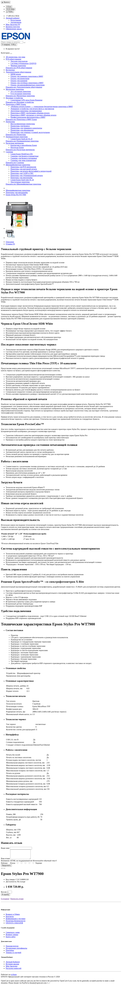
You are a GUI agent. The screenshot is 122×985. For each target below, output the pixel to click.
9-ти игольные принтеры (20, 94)
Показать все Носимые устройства (20, 102)
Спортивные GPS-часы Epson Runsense (26, 100)
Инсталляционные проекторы (22, 124)
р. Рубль (10, 12)
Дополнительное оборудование (18, 72)
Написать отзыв (16, 899)
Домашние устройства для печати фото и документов (32, 109)
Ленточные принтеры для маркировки (26, 111)
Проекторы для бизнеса (20, 126)
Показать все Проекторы (16, 135)
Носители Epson (17, 147)
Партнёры (10, 950)
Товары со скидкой (13, 952)
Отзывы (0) (10, 244)
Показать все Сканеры (15, 163)
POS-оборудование (13, 59)
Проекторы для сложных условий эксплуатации (30, 132)
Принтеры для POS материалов (23, 167)
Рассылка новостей (13, 968)
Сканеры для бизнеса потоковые (23, 158)
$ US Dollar (11, 9)
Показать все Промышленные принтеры (22, 141)
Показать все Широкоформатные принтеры (23, 184)
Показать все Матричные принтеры (20, 96)
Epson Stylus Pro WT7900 (16, 195)
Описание (10, 242)
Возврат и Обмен (13, 914)
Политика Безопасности (15, 921)
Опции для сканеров (18, 81)
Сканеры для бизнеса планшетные (24, 156)
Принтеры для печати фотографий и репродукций (30, 171)
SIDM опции (15, 74)
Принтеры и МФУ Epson (16, 104)
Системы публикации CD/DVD (23, 63)
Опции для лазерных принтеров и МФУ (26, 76)
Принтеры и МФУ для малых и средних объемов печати (33, 115)
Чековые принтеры (18, 66)
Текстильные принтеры (20, 182)
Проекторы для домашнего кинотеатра (26, 128)
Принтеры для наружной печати (23, 169)
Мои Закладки (11, 966)
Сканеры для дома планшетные (23, 160)
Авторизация (15, 22)
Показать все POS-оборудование (19, 68)
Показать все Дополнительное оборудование (24, 87)
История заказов (12, 964)
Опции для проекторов (19, 78)
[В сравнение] (4, 868)
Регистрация (15, 20)
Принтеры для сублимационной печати (26, 175)
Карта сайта (10, 937)
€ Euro (9, 7)
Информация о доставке (15, 919)
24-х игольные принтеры (20, 91)
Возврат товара (12, 935)
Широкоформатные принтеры (18, 165)
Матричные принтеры (15, 89)
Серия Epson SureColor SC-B (22, 180)
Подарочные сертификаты (16, 948)
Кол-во (4, 892)
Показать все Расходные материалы (20, 150)
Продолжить (6, 865)
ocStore (14, 975)
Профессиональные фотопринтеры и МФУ (27, 117)
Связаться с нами (13, 932)
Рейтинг (4, 863)
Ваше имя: (5, 848)
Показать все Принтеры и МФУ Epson (21, 119)
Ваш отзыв (5, 858)
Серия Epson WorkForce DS (21, 154)
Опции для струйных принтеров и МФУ (26, 83)
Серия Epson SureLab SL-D (21, 139)
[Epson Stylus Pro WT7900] (19, 228)
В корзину (5, 894)
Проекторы (10, 122)
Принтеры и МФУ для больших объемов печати (30, 113)
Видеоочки (10, 70)
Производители (12, 946)
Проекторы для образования (21, 130)
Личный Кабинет (13, 962)
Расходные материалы (15, 143)
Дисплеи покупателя (18, 61)
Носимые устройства (14, 98)
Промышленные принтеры (17, 137)
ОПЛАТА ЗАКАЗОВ (14, 923)
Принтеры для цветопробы (21, 178)
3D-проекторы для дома (15, 57)
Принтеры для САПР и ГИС (22, 173)
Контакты (10, 916)
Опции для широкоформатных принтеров (27, 85)
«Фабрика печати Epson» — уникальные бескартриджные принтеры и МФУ (41, 106)
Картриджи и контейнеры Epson (23, 145)
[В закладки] (2, 868)
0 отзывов (5, 899)
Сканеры (9, 152)
